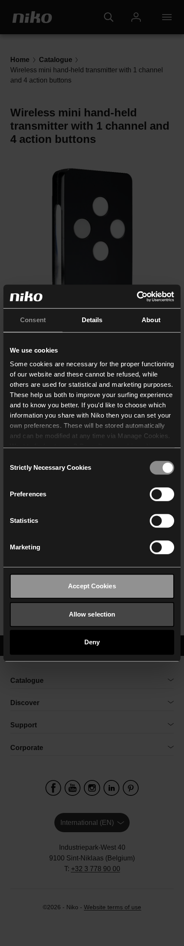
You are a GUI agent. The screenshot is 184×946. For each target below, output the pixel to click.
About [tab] (151, 319)
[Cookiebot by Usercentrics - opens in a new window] (136, 296)
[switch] (162, 494)
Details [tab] (92, 319)
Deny (92, 642)
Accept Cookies (92, 586)
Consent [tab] (33, 319)
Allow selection (92, 614)
